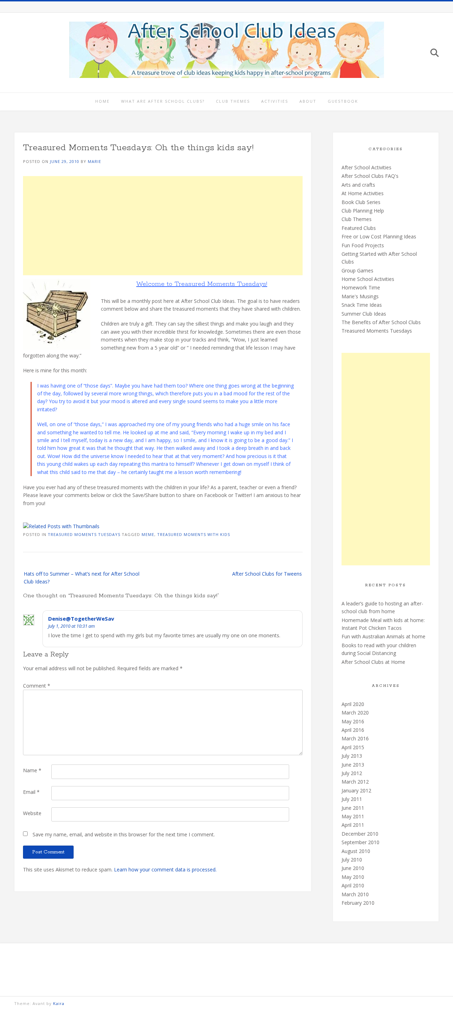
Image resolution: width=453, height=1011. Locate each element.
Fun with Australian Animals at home (383, 636)
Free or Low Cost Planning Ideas (379, 236)
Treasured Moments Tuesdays (84, 534)
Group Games (357, 270)
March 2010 (355, 894)
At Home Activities (363, 193)
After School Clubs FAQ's (370, 176)
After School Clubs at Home (373, 662)
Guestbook (343, 101)
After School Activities (366, 167)
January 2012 (356, 790)
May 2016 (353, 721)
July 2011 (352, 799)
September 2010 (360, 842)
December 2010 (360, 833)
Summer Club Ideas (364, 313)
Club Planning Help (363, 210)
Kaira (58, 1003)
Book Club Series (361, 202)
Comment (36, 685)
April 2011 (353, 824)
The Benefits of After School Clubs (381, 322)
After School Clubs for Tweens (267, 573)
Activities (274, 101)
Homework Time (361, 287)
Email (31, 792)
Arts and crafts (358, 184)
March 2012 (355, 781)
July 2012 (352, 773)
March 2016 (355, 738)
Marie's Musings (360, 296)
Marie (94, 161)
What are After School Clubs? (163, 101)
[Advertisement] (163, 225)
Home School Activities (368, 279)
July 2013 (352, 755)
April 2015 (353, 747)
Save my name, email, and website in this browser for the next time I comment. (124, 834)
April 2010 (353, 885)
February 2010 (358, 902)
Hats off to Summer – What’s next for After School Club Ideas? (81, 577)
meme (148, 534)
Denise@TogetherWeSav (81, 618)
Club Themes (233, 101)
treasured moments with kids (193, 534)
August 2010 (356, 851)
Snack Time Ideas (362, 304)
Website (32, 813)
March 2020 (355, 712)
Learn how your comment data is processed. (165, 869)
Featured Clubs (359, 228)
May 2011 (353, 816)
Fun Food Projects (363, 245)
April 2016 (353, 730)
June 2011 (353, 807)
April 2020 (353, 704)
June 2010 (353, 868)
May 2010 (353, 877)
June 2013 (353, 764)
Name (32, 770)
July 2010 (352, 859)
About (307, 101)
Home (102, 101)
